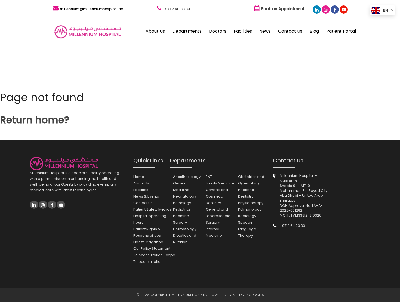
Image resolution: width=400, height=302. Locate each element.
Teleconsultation (148, 261)
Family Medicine (220, 183)
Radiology (247, 215)
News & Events (146, 196)
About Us (155, 31)
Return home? (34, 120)
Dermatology (184, 229)
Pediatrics (182, 209)
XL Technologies (248, 294)
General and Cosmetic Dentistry (217, 196)
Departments (187, 31)
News (265, 31)
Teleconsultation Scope (154, 255)
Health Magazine (148, 242)
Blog (314, 31)
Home (138, 176)
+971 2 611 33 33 (176, 8)
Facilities (243, 31)
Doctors (217, 31)
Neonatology (184, 196)
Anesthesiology (187, 176)
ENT (209, 176)
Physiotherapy (250, 202)
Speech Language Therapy (247, 229)
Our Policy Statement (151, 248)
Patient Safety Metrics (152, 209)
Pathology (182, 202)
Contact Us (290, 31)
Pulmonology (249, 209)
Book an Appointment (282, 8)
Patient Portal (341, 31)
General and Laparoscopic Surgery (218, 216)
